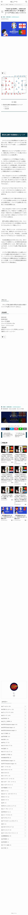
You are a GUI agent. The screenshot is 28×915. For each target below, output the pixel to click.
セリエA (6, 772)
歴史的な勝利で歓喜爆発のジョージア (13, 104)
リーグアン (6, 775)
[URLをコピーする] (25, 429)
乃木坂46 (6, 839)
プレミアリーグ (8, 712)
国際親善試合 (7, 835)
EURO (4, 406)
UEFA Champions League (10, 724)
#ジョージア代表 (20, 408)
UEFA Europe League (9, 727)
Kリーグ (5, 790)
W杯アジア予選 (7, 754)
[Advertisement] (14, 52)
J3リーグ (6, 799)
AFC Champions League (9, 763)
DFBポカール (7, 811)
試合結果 (7, 108)
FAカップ (6, 742)
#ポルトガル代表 (12, 408)
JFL (4, 802)
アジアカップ (7, 817)
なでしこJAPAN (7, 721)
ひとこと (7, 106)
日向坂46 (6, 842)
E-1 (4, 823)
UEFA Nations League (9, 760)
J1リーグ (6, 715)
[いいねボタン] (3, 73)
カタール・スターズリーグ (10, 793)
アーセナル (7, 706)
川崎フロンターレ (8, 709)
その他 (5, 848)
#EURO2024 (5, 408)
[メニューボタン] (1, 1)
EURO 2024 (9, 406)
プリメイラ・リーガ (8, 778)
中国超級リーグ (7, 787)
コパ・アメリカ (7, 814)
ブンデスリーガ (7, 769)
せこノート (14, 1)
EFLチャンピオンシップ (9, 805)
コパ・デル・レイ (8, 808)
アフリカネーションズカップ (10, 820)
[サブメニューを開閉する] (25, 706)
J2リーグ (6, 796)
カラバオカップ (7, 745)
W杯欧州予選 (7, 757)
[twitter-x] (14, 696)
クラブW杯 (6, 733)
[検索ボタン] (26, 1)
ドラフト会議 (7, 845)
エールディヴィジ (8, 784)
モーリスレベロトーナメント (10, 833)
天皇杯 (5, 748)
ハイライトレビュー (17, 406)
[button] (3, 429)
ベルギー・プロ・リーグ (9, 781)
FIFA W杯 (6, 736)
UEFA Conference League (9, 730)
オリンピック (7, 829)
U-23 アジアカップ (8, 826)
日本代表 (6, 718)
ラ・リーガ (7, 766)
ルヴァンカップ (7, 751)
